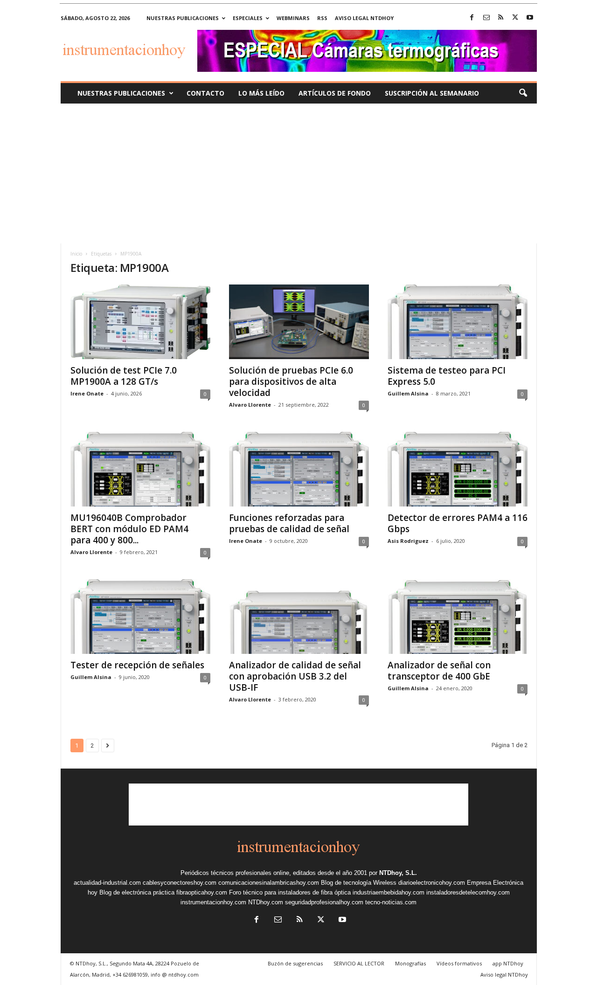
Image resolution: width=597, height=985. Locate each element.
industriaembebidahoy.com (388, 892)
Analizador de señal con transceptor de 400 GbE (439, 670)
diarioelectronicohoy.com (431, 882)
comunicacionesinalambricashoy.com (268, 882)
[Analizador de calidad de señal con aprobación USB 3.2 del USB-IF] (299, 616)
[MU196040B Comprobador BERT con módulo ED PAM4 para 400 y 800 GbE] (140, 469)
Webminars (293, 17)
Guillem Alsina (408, 393)
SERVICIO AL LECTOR (358, 963)
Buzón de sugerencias (295, 963)
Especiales (248, 17)
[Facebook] (472, 18)
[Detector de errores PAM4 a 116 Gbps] (458, 469)
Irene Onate (87, 393)
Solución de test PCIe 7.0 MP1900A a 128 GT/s (123, 376)
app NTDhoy (508, 963)
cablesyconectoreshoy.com (179, 882)
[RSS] (501, 18)
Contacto (205, 93)
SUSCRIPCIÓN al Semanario (432, 93)
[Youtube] (529, 18)
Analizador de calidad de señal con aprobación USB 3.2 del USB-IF (295, 676)
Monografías (410, 963)
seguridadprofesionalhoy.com (324, 902)
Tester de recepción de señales (137, 665)
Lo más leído (261, 93)
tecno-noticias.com (391, 902)
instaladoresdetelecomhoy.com (468, 892)
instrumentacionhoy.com (213, 902)
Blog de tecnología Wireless (358, 882)
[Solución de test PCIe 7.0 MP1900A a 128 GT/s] (140, 321)
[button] (523, 93)
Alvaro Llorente (250, 404)
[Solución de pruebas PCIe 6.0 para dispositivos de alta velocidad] (299, 321)
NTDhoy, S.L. (398, 872)
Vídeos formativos (459, 963)
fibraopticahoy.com (201, 892)
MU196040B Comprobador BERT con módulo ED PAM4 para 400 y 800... (129, 529)
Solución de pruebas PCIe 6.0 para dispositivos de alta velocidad (291, 381)
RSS (322, 17)
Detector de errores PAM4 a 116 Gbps (458, 523)
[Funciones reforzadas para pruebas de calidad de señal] (299, 469)
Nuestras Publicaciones (121, 93)
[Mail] (486, 18)
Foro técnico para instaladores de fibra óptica (290, 892)
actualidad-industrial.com (107, 882)
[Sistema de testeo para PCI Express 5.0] (458, 321)
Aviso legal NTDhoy (364, 17)
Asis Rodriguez (408, 540)
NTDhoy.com (265, 902)
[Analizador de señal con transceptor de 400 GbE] (458, 616)
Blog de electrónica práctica (136, 892)
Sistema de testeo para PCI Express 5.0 (447, 376)
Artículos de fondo (334, 93)
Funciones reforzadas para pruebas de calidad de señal (289, 523)
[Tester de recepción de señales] (140, 616)
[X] (515, 18)
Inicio (76, 253)
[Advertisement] (298, 173)
